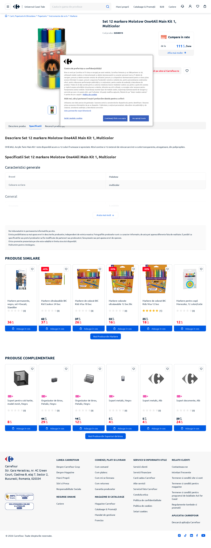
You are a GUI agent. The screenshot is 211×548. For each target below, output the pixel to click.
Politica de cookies (142, 505)
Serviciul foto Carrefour (145, 488)
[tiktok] (185, 536)
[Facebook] (197, 536)
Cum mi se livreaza (104, 477)
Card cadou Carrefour (144, 477)
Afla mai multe (175, 52)
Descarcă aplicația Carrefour (186, 522)
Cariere (60, 503)
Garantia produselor (105, 488)
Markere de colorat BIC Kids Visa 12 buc (154, 302)
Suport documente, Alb (188, 400)
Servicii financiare (142, 472)
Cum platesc (101, 472)
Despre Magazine (65, 472)
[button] (205, 6)
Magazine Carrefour (105, 503)
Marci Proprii (62, 477)
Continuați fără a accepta (115, 118)
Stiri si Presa (62, 483)
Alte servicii (139, 483)
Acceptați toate (139, 118)
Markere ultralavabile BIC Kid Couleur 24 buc (54, 302)
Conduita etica (140, 494)
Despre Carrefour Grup (68, 466)
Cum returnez (102, 483)
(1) (160, 310)
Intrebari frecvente (181, 472)
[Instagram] (179, 536)
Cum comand (101, 466)
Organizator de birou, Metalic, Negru (52, 402)
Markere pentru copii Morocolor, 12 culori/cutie (189, 302)
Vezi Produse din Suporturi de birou (105, 436)
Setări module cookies (73, 118)
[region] (106, 90)
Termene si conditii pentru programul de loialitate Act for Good (187, 495)
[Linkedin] (191, 536)
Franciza (99, 520)
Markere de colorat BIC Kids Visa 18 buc (86, 302)
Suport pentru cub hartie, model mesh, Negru (20, 402)
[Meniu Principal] (8, 6)
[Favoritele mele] (197, 6)
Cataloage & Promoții (106, 509)
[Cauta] (107, 7)
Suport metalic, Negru (120, 400)
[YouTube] (203, 536)
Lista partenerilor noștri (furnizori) (77, 110)
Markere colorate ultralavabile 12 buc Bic (120, 302)
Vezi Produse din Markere (105, 336)
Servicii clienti (140, 466)
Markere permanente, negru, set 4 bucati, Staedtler (18, 304)
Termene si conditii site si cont (187, 477)
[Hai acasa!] (6, 16)
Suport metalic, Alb (152, 400)
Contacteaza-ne (180, 466)
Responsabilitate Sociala (68, 488)
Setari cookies (140, 511)
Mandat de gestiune (105, 514)
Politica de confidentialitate (147, 500)
